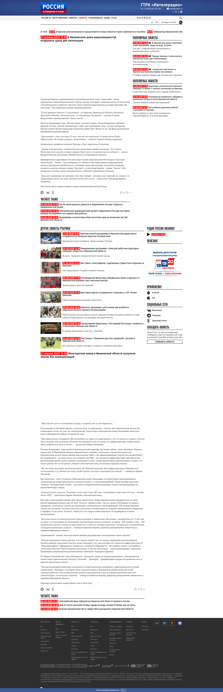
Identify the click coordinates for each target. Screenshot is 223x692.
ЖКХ (73, 633)
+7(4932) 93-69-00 (115, 678)
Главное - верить (115, 626)
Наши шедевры (115, 630)
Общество (75, 630)
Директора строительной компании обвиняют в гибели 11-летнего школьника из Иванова (157, 87)
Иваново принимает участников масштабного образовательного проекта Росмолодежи (95, 308)
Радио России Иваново (131, 634)
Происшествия (76, 636)
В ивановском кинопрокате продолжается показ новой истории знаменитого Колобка (85, 31)
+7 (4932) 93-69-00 (152, 8)
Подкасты (129, 626)
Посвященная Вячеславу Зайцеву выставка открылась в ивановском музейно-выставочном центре (101, 279)
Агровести (44, 651)
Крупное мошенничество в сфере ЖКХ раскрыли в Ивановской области (96, 609)
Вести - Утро (60, 632)
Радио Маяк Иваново (130, 639)
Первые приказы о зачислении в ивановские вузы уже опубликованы (157, 57)
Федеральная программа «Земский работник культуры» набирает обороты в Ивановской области (100, 249)
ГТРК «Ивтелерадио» (161, 4)
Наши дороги (45, 633)
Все (42, 626)
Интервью (44, 630)
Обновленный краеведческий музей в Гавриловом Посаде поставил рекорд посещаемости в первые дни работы (85, 212)
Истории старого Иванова (115, 639)
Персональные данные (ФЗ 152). (78, 681)
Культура (44, 644)
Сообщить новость (164, 342)
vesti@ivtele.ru (175, 8)
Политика (74, 639)
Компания (145, 630)
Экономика (45, 641)
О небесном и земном (114, 651)
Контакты (145, 626)
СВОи (111, 646)
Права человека (46, 648)
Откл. (124, 690)
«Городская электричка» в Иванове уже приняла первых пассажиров (154, 70)
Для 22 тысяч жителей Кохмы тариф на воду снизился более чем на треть (97, 605)
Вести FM (129, 630)
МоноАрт (112, 643)
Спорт (73, 646)
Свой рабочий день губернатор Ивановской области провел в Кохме (94, 601)
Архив (111, 655)
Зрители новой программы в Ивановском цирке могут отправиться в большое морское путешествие (99, 235)
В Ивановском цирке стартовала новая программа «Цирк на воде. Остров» (157, 44)
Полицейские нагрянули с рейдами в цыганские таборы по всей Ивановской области (157, 98)
